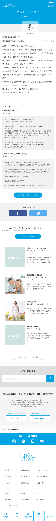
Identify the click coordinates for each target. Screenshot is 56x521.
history (22, 493)
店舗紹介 (8, 476)
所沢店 (24, 154)
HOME (7, 470)
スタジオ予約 (15, 418)
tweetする (38, 213)
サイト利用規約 (25, 499)
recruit (7, 499)
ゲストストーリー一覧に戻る (28, 357)
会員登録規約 (40, 499)
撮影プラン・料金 (41, 476)
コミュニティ (9, 483)
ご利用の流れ (25, 483)
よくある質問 (40, 483)
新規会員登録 (39, 418)
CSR (37, 493)
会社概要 (8, 493)
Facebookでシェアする (18, 213)
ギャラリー (24, 476)
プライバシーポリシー (12, 505)
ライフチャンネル (41, 470)
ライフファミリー (17, 28)
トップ (4, 28)
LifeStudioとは (25, 470)
